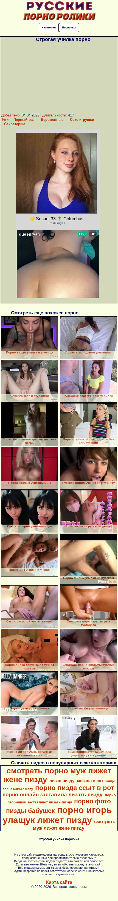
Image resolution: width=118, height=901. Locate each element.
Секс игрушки (82, 120)
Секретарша (14, 124)
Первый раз (23, 120)
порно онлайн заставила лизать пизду (52, 794)
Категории (49, 27)
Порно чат (69, 27)
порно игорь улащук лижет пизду (57, 815)
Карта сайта (59, 882)
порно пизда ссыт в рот (74, 787)
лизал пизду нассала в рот (76, 781)
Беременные (52, 120)
